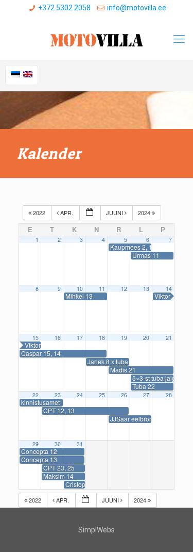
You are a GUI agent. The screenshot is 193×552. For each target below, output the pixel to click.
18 (102, 338)
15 (35, 338)
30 (58, 444)
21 (169, 338)
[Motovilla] (96, 39)
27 (146, 395)
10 (80, 289)
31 (80, 444)
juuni (115, 212)
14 (169, 289)
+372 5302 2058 (64, 8)
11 (102, 289)
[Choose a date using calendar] (90, 212)
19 (124, 338)
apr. (67, 212)
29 (35, 444)
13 (146, 289)
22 (35, 395)
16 (58, 338)
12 (124, 289)
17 (80, 338)
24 (80, 395)
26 (124, 395)
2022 (39, 212)
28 (169, 395)
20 (146, 338)
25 (102, 395)
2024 (145, 212)
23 (58, 395)
